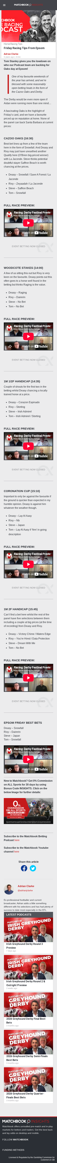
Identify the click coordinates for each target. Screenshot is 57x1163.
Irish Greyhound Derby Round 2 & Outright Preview (25, 983)
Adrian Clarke (11, 54)
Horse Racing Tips (13, 44)
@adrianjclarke (25, 890)
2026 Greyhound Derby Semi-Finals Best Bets (27, 1058)
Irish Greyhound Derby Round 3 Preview (24, 945)
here (16, 840)
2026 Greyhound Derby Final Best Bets (25, 1020)
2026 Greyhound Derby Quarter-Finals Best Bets (25, 1095)
